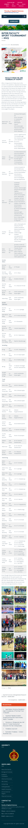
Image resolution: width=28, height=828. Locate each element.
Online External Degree (6, 792)
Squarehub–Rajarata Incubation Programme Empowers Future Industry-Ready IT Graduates (13, 717)
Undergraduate (6, 786)
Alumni (23, 4)
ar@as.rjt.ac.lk (9, 816)
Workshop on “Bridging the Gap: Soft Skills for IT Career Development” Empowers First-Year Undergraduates (13, 724)
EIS (13, 4)
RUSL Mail (20, 2)
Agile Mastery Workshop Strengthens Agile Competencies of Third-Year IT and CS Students (13, 711)
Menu (5, 16)
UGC (18, 4)
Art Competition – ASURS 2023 (17, 700)
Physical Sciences (6, 796)
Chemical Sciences (7, 779)
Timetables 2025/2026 (11, 728)
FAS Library (5, 781)
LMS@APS (6, 4)
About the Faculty (6, 769)
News (7, 6)
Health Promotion (6, 789)
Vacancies (21, 6)
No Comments (15, 44)
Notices (13, 6)
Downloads (14, 21)
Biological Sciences (7, 772)
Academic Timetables (5, 775)
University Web (10, 2)
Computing (5, 784)
